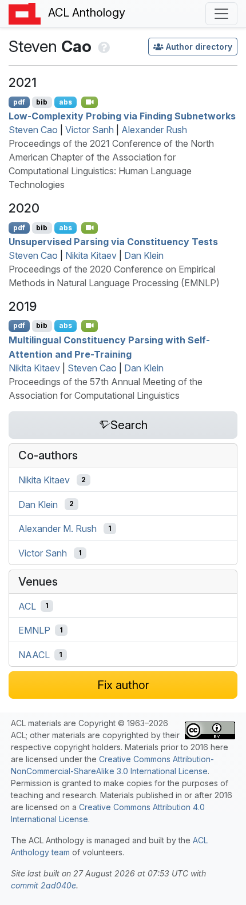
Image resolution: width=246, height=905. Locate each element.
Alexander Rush (154, 129)
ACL (27, 605)
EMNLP (34, 630)
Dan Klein (144, 255)
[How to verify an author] (103, 46)
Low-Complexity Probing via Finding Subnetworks (122, 116)
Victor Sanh (89, 129)
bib (41, 102)
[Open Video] (89, 102)
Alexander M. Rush (57, 528)
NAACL (34, 654)
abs (65, 102)
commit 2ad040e (43, 885)
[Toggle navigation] (221, 13)
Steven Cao (33, 129)
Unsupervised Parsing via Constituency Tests (113, 241)
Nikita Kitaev (91, 255)
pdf (19, 102)
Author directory (199, 46)
